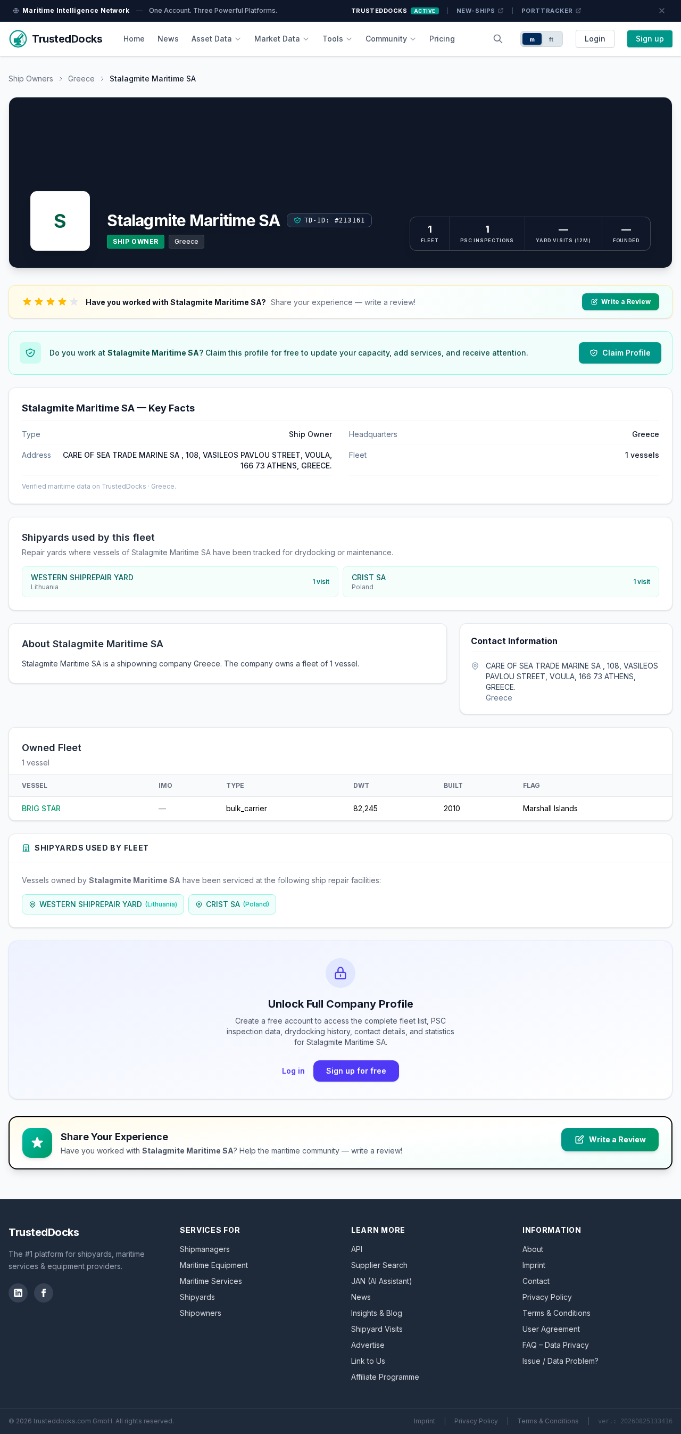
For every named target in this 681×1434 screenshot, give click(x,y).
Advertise (368, 1344)
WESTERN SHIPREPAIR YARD (108, 904)
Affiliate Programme (385, 1376)
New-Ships (475, 10)
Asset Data (212, 38)
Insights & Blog (376, 1312)
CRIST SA (237, 904)
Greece (81, 78)
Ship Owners (31, 78)
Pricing (442, 38)
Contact (536, 1280)
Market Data (277, 38)
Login (595, 38)
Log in (293, 1070)
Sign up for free (356, 1070)
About (532, 1249)
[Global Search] (498, 38)
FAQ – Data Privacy (555, 1344)
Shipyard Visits (377, 1328)
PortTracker (547, 10)
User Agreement (551, 1328)
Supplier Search (379, 1265)
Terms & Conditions (556, 1312)
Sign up (650, 38)
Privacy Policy (547, 1296)
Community (386, 38)
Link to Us (368, 1360)
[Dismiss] (661, 10)
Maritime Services (211, 1280)
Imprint (533, 1265)
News (168, 38)
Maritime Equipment (214, 1265)
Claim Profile (626, 352)
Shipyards (197, 1296)
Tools (332, 38)
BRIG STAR (41, 808)
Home (134, 38)
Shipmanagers (205, 1249)
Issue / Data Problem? (560, 1360)
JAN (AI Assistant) (381, 1280)
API (356, 1249)
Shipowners (200, 1312)
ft (551, 39)
